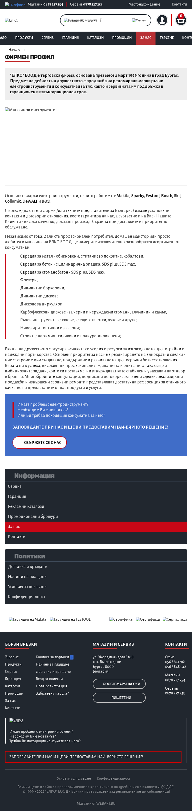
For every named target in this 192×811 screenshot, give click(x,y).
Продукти (24, 38)
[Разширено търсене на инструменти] (81, 20)
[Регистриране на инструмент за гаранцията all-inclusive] (70, 619)
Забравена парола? (52, 693)
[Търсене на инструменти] (139, 20)
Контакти (12, 708)
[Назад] (18, 145)
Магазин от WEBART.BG (96, 803)
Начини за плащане (52, 664)
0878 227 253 (92, 4)
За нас (145, 38)
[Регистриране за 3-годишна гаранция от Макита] (27, 619)
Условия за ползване (74, 778)
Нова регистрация (51, 686)
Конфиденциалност (113, 778)
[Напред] (174, 145)
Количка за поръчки (54, 657)
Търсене (167, 38)
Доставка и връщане (53, 672)
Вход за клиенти (49, 679)
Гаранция (70, 38)
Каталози (95, 38)
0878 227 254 (53, 4)
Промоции (122, 38)
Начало (14, 49)
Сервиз (48, 38)
